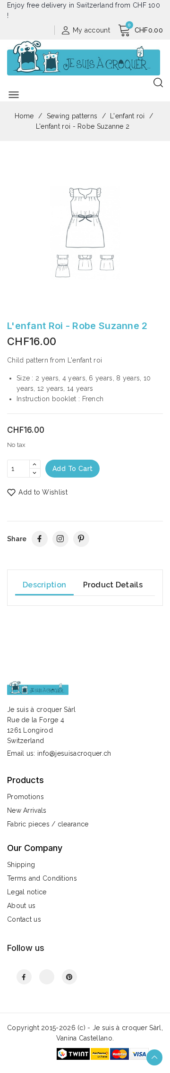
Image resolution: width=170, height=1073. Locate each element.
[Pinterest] (81, 539)
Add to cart (72, 468)
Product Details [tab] (113, 584)
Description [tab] (44, 584)
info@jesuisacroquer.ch (74, 753)
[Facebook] (40, 539)
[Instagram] (60, 539)
